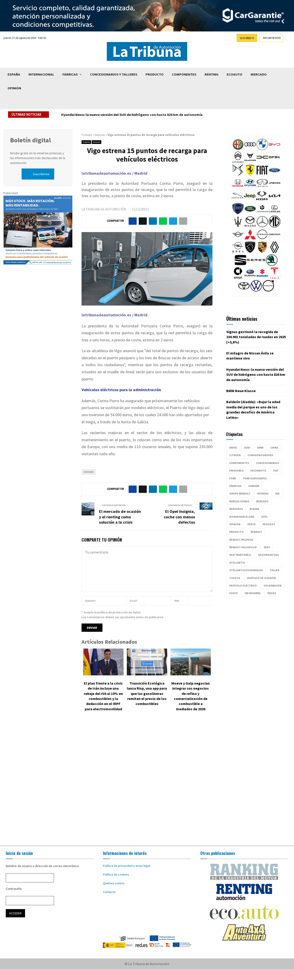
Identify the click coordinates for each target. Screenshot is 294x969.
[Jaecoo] (274, 187)
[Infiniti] (262, 187)
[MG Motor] (274, 226)
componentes (239, 463)
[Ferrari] (250, 175)
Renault (256, 532)
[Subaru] (250, 277)
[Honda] (238, 187)
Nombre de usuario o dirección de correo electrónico (42, 866)
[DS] (238, 175)
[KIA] (274, 200)
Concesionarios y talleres (113, 74)
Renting (211, 74)
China (274, 447)
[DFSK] (274, 162)
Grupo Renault (239, 493)
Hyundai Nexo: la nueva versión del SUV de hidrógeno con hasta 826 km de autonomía (131, 114)
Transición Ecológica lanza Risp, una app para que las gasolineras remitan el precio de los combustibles (147, 693)
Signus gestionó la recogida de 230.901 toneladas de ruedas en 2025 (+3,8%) (256, 336)
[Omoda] (274, 239)
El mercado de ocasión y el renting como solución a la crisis (120, 517)
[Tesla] (274, 277)
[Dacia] (262, 162)
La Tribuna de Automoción (104, 209)
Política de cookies (116, 874)
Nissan (254, 509)
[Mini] (238, 239)
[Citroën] (238, 162)
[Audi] (250, 149)
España (14, 74)
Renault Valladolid (243, 547)
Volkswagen (272, 585)
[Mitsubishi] (250, 239)
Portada (87, 135)
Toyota (234, 578)
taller (274, 570)
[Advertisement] (147, 782)
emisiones (236, 470)
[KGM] (262, 200)
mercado (262, 501)
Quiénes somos (113, 883)
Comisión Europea (260, 455)
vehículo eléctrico (243, 585)
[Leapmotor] (262, 213)
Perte (251, 524)
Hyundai (263, 493)
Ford (232, 478)
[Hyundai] (250, 187)
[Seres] (256, 265)
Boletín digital (30, 140)
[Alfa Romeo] (238, 149)
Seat (267, 547)
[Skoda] (271, 265)
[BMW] (262, 149)
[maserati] (238, 226)
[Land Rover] (250, 213)
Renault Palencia (241, 539)
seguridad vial (268, 554)
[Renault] (274, 252)
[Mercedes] (262, 226)
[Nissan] (262, 239)
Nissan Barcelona (241, 516)
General (96, 141)
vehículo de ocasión (261, 578)
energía (88, 471)
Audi (247, 447)
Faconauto (258, 470)
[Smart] (238, 277)
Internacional (41, 74)
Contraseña (14, 889)
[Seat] (240, 265)
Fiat (276, 470)
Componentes (184, 74)
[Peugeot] (250, 252)
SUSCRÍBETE (247, 38)
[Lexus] (274, 213)
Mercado (259, 74)
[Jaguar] (237, 200)
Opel (264, 516)
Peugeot (269, 524)
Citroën (235, 455)
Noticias (100, 135)
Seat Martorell (240, 554)
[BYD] (274, 149)
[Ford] (274, 175)
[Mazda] (250, 226)
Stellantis (237, 562)
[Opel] (238, 252)
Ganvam (253, 486)
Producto (155, 74)
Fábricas (70, 74)
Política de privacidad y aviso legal (126, 866)
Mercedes (236, 509)
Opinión (14, 88)
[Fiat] (262, 175)
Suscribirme (41, 174)
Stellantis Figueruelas (246, 570)
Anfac (233, 447)
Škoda (271, 593)
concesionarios (267, 463)
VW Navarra (252, 593)
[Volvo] (268, 290)
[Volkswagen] (256, 290)
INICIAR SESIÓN (272, 37)
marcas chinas (239, 501)
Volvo (233, 593)
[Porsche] (262, 252)
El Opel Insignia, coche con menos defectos (179, 517)
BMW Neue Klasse (241, 390)
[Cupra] (250, 162)
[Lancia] (238, 213)
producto (236, 532)
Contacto (109, 892)
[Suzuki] (262, 277)
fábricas (235, 486)
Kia (277, 493)
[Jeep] (249, 200)
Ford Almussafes (255, 478)
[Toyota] (244, 290)
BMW (260, 447)
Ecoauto (234, 74)
